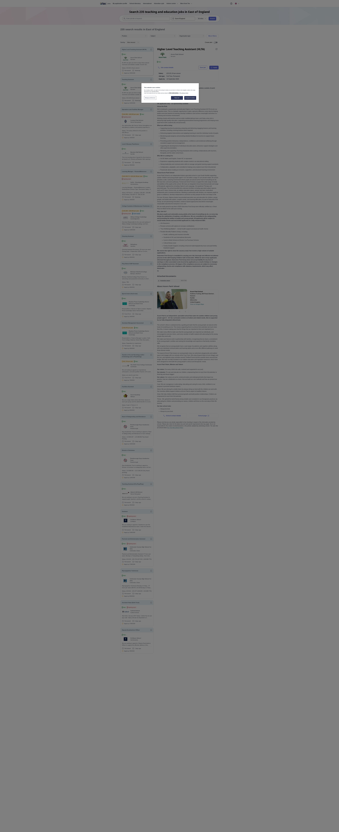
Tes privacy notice (184, 93)
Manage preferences (150, 97)
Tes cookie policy (174, 93)
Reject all (177, 97)
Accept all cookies (190, 97)
